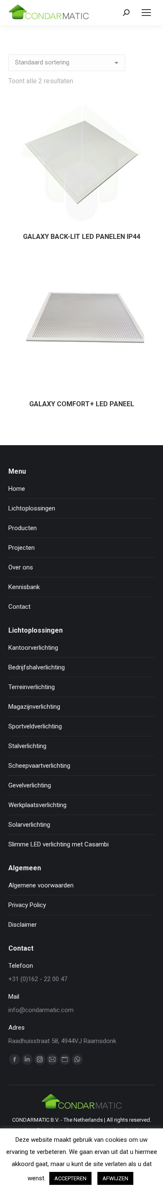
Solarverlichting (29, 824)
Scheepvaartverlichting (39, 765)
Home (16, 488)
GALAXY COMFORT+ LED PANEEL (81, 404)
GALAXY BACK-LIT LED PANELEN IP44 (81, 237)
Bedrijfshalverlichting (36, 667)
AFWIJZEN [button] (115, 1178)
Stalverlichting (27, 746)
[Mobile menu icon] (146, 12)
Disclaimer (22, 924)
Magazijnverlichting (34, 706)
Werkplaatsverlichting (37, 805)
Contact (19, 606)
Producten (22, 528)
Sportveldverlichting (35, 726)
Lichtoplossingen (31, 508)
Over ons (20, 567)
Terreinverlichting (31, 687)
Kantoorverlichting (33, 647)
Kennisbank (24, 587)
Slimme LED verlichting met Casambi (58, 844)
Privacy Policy (27, 905)
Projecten (21, 547)
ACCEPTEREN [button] (70, 1178)
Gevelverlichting (29, 785)
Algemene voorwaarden (41, 885)
